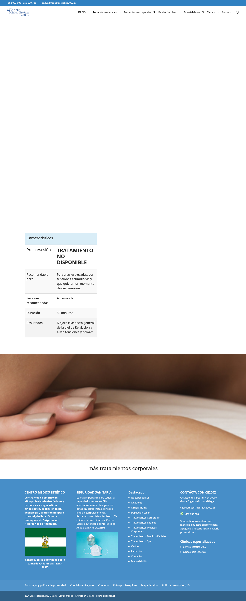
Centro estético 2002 (194, 547)
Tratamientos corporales (137, 12)
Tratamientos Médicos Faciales (148, 536)
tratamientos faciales (48, 501)
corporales (31, 505)
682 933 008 (192, 514)
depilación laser (51, 508)
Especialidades (192, 12)
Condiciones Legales (82, 585)
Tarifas (211, 12)
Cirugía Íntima (139, 507)
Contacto (227, 12)
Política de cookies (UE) (175, 585)
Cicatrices (136, 502)
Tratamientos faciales (105, 12)
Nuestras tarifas (140, 497)
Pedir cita (136, 551)
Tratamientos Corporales (145, 517)
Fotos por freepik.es (125, 585)
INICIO (82, 12)
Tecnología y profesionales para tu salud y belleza (44, 514)
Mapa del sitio (139, 561)
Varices (135, 546)
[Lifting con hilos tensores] (174, 173)
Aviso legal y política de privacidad (45, 585)
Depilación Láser (167, 12)
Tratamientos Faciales (143, 522)
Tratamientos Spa (141, 541)
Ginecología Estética (194, 552)
